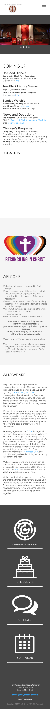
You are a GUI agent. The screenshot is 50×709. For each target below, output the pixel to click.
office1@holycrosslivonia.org (25, 695)
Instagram (32, 120)
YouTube (42, 120)
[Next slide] (43, 34)
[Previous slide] (7, 34)
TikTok (24, 120)
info (17, 81)
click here (25, 106)
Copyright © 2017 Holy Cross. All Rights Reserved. (25, 704)
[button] (44, 6)
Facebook (15, 120)
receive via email (16, 123)
